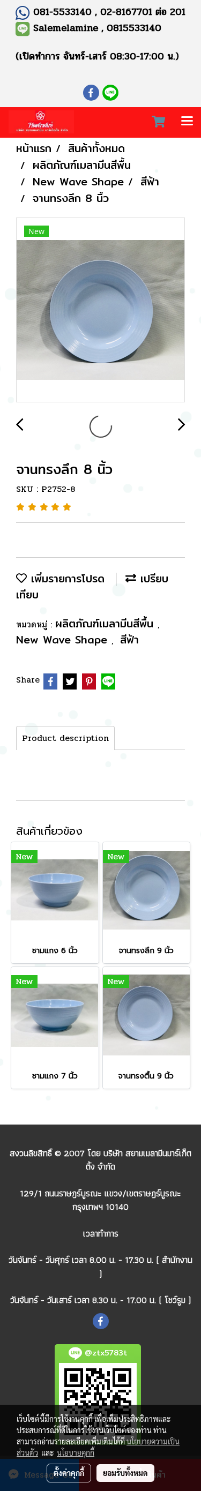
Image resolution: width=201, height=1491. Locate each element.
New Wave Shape (63, 639)
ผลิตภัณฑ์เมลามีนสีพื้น (106, 623)
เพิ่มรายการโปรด (66, 578)
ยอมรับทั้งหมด (125, 1473)
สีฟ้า (129, 639)
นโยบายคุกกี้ (75, 1452)
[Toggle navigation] (187, 122)
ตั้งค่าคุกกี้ (69, 1473)
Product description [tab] (65, 738)
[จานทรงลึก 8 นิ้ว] (100, 310)
